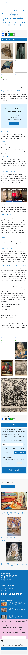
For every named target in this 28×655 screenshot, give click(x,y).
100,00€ (22, 448)
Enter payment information (14, 470)
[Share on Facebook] (3, 34)
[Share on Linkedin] (9, 34)
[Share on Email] (14, 34)
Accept (14, 648)
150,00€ (7, 452)
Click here (14, 124)
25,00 (6, 448)
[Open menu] (26, 3)
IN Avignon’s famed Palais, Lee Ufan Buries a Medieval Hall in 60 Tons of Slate (12, 539)
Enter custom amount (19, 452)
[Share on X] (6, 34)
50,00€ (14, 448)
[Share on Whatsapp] (11, 34)
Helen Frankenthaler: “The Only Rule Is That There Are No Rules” (13, 514)
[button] (2, 641)
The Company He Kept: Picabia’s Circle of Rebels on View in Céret (14, 565)
